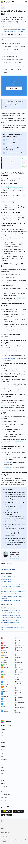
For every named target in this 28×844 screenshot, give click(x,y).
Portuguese (20, 31)
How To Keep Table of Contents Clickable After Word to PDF (13, 597)
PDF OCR (5, 645)
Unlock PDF (18, 688)
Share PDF (18, 674)
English (4, 821)
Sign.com (3, 780)
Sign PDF (18, 679)
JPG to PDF (5, 657)
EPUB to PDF (5, 701)
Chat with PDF (19, 700)
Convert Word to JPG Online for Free (10, 600)
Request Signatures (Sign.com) (20, 682)
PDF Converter (6, 643)
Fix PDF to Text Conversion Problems (10, 56)
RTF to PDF (5, 694)
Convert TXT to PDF (6, 567)
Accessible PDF (4, 786)
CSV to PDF (5, 706)
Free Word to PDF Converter (8, 577)
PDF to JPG (5, 652)
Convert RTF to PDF (6, 581)
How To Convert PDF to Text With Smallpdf (11, 43)
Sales (2, 732)
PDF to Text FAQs (5, 72)
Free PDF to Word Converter (8, 608)
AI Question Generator (20, 707)
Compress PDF (6, 638)
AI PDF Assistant (19, 697)
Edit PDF (18, 655)
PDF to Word (5, 662)
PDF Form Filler (19, 672)
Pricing (2, 767)
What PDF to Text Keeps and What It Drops (11, 50)
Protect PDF (18, 690)
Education (3, 742)
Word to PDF (5, 672)
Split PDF (18, 640)
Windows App (4, 801)
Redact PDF (18, 667)
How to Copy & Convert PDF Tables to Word (12, 625)
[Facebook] (5, 807)
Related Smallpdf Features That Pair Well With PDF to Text (14, 66)
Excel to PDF (5, 674)
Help (2, 753)
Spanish (23, 29)
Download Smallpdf (5, 794)
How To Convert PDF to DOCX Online (10, 610)
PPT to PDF (5, 677)
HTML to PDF (5, 699)
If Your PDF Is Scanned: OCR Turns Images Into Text (13, 46)
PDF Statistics (4, 759)
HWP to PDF (5, 696)
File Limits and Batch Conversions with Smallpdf (13, 59)
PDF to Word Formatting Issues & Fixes (11, 618)
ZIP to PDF (5, 704)
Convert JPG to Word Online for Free (10, 586)
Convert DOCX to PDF (6, 589)
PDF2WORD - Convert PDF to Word (10, 620)
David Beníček (4, 27)
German (19, 29)
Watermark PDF (19, 669)
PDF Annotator (19, 657)
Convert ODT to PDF (6, 579)
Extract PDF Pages (20, 647)
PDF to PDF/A (6, 647)
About (2, 750)
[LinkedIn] (1, 807)
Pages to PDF (5, 711)
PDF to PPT (5, 667)
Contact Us (3, 824)
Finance (2, 735)
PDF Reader (18, 660)
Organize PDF (19, 650)
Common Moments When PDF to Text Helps (11, 53)
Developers (3, 777)
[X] (11, 807)
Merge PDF (18, 638)
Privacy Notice (4, 836)
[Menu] (26, 2)
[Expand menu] (20, 88)
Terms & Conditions (5, 832)
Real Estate (3, 739)
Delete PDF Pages (19, 645)
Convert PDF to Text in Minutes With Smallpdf (12, 69)
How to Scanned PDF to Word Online (10, 613)
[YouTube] (8, 807)
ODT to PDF (5, 682)
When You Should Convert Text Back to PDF (11, 63)
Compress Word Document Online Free (11, 594)
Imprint (2, 828)
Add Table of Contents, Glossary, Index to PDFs (13, 591)
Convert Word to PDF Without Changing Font (12, 584)
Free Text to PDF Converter (8, 569)
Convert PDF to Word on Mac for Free (10, 615)
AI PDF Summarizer (20, 702)
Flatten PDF (18, 692)
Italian (8, 31)
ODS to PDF (5, 684)
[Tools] (14, 2)
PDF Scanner (19, 712)
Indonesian (12, 31)
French (4, 31)
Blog (4, 5)
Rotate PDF (18, 643)
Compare (3, 783)
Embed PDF (3, 773)
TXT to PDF (5, 691)
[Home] (1, 5)
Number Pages (19, 662)
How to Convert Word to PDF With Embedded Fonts (12, 628)
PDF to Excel (5, 665)
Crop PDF (18, 665)
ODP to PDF (5, 687)
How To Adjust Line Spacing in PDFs (10, 622)
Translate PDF (19, 705)
